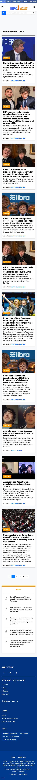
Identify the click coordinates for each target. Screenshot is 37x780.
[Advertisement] (18, 22)
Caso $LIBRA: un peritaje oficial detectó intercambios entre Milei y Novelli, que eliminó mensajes (18, 220)
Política (6, 57)
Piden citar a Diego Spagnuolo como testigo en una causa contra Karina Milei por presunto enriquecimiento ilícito (17, 321)
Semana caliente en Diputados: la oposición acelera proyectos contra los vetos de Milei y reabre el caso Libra (18, 538)
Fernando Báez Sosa (10, 733)
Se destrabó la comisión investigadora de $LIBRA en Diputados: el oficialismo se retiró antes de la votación (16, 379)
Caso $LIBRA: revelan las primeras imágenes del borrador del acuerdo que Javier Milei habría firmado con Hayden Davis (18, 173)
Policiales (5, 691)
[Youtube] (16, 672)
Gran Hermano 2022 (9, 740)
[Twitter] (10, 672)
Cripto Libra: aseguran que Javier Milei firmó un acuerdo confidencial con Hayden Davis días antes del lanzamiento (18, 270)
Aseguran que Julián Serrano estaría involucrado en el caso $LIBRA (16, 484)
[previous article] (33, 13)
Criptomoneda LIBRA (18, 80)
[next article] (30, 13)
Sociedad (5, 685)
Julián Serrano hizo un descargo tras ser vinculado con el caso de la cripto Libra (18, 433)
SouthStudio (23, 774)
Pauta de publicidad (8, 721)
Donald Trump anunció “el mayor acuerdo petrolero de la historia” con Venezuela (21, 599)
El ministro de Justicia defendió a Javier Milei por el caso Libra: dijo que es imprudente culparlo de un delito (18, 66)
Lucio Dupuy (24, 733)
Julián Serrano (16, 450)
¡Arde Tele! (7, 262)
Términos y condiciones (10, 718)
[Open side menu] (2, 7)
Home (4, 715)
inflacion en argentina (11, 736)
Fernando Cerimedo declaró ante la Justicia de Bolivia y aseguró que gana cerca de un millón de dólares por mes (21, 632)
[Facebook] (4, 672)
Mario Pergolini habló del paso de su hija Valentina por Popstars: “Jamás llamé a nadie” (21, 609)
